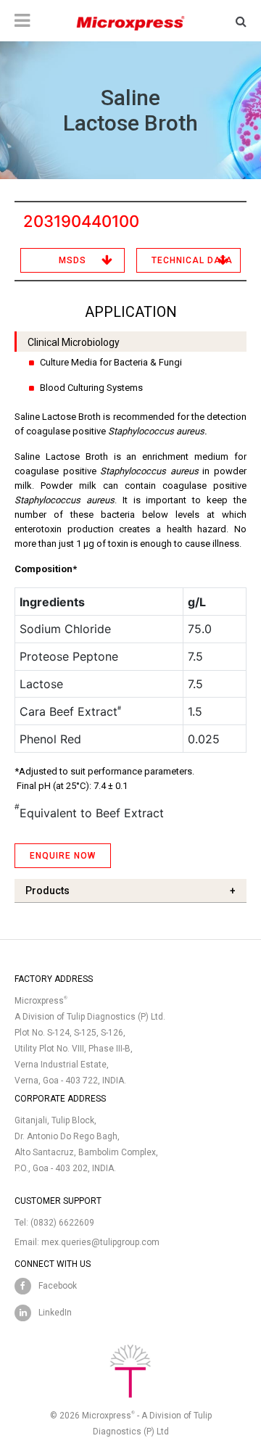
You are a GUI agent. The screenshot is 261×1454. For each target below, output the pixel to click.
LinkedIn (55, 1312)
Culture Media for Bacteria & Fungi (111, 362)
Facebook (57, 1285)
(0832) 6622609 (62, 1223)
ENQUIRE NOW (63, 856)
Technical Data (192, 260)
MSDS (72, 260)
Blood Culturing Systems (91, 387)
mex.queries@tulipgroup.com (100, 1242)
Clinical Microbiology (74, 342)
